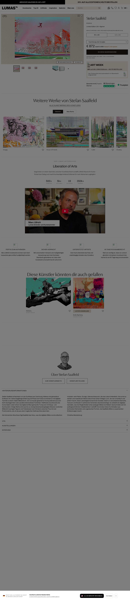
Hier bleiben (109, 595)
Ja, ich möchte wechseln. (93, 595)
